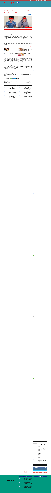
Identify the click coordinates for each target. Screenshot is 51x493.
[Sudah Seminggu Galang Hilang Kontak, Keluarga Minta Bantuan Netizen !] (35, 460)
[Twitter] (13, 480)
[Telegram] (15, 78)
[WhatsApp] (11, 78)
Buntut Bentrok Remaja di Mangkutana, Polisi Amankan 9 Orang (28, 96)
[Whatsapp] (8, 480)
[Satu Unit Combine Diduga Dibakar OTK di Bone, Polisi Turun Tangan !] (35, 457)
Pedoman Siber (41, 0)
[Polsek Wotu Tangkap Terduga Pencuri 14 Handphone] (6, 88)
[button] (46, 2)
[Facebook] (13, 78)
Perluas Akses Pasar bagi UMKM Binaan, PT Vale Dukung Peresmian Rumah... (28, 483)
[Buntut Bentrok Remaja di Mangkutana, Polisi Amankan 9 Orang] (21, 96)
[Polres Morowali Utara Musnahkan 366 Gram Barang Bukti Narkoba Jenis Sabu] (6, 96)
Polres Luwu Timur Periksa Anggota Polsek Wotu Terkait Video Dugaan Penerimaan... (28, 92)
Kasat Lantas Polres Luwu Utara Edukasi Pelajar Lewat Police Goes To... (28, 479)
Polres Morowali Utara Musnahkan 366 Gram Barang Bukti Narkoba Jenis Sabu (12, 96)
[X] (16, 78)
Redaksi (39, 0)
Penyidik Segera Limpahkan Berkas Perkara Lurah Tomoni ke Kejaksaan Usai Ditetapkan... (28, 88)
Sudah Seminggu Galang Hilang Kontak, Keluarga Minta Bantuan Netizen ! (42, 460)
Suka (45, 467)
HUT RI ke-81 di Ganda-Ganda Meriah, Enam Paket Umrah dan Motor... (42, 445)
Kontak (36, 0)
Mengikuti (45, 470)
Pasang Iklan (45, 0)
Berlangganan (44, 472)
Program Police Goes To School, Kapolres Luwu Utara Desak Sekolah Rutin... (42, 453)
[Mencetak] (18, 78)
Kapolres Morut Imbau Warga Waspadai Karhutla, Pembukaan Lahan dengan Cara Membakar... (13, 92)
